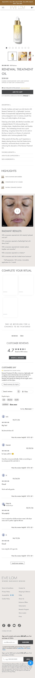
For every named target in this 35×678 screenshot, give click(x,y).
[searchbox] (9, 391)
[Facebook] (4, 627)
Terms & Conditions (7, 588)
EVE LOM (9, 631)
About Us (21, 599)
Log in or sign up (25, 88)
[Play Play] (17, 32)
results (16, 400)
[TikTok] (19, 627)
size (4, 400)
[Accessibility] (12, 595)
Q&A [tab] (21, 336)
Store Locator (22, 613)
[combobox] (26, 409)
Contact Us (22, 588)
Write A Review (17, 358)
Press (20, 616)
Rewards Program (24, 609)
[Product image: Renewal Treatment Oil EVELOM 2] (22, 56)
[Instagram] (9, 627)
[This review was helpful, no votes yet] (28, 437)
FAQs (20, 595)
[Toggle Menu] (3, 7)
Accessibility (5, 595)
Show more (13, 404)
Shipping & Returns (24, 592)
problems (5, 404)
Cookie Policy (6, 599)
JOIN (28, 659)
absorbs (9, 400)
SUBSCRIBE (25, 642)
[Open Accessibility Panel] (30, 663)
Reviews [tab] (15, 336)
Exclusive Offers (23, 602)
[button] (6, 48)
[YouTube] (14, 627)
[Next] (33, 55)
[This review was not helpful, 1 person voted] (31, 437)
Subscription (22, 606)
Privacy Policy (6, 592)
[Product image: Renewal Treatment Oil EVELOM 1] (12, 56)
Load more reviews (17, 563)
